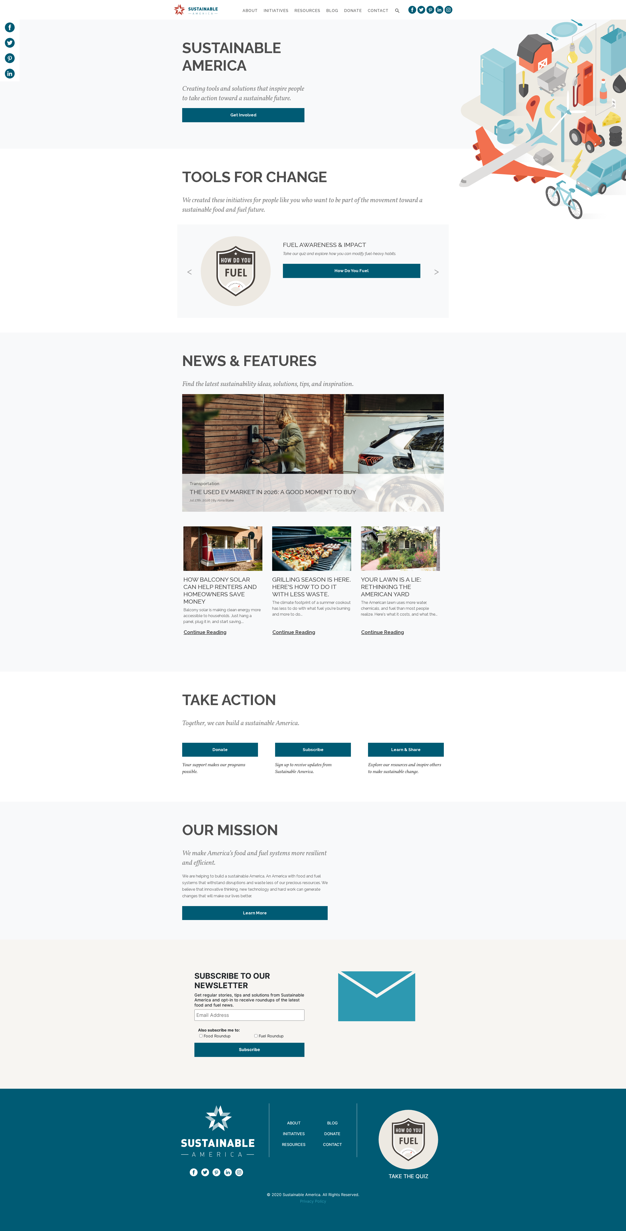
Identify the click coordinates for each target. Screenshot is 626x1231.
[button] (197, 271)
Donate (353, 10)
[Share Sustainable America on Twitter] (10, 42)
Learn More (255, 912)
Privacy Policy (313, 1201)
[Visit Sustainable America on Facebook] (412, 10)
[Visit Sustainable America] (218, 1131)
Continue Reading (205, 632)
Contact (378, 10)
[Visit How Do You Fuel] (408, 1139)
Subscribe (313, 749)
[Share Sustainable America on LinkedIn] (10, 73)
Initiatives (276, 10)
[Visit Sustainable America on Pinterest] (430, 10)
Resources (307, 10)
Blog (332, 10)
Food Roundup (217, 1035)
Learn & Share (406, 749)
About (250, 10)
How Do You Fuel (352, 270)
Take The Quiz (408, 1176)
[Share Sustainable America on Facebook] (10, 26)
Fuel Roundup (271, 1035)
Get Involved (243, 114)
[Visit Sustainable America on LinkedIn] (439, 10)
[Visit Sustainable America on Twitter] (421, 10)
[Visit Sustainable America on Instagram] (448, 10)
